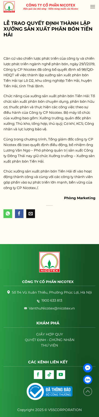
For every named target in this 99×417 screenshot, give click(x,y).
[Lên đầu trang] (87, 391)
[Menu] (93, 6)
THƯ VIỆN (49, 345)
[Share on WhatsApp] (7, 213)
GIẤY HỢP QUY (49, 334)
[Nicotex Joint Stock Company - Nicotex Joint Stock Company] (11, 7)
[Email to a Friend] (30, 213)
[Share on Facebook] (19, 213)
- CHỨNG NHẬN (49, 340)
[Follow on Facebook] (38, 374)
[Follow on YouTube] (61, 374)
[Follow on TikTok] (49, 374)
